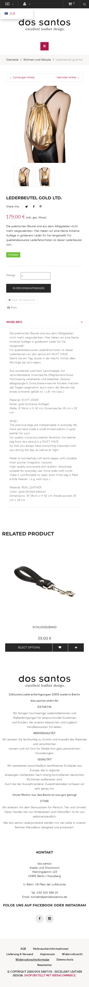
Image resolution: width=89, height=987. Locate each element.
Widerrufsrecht (72, 954)
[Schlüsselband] (44, 583)
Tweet (26, 206)
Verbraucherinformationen (51, 948)
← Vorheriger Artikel (22, 77)
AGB (23, 948)
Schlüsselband (44, 627)
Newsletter (44, 965)
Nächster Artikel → (68, 77)
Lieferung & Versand (19, 954)
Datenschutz (65, 959)
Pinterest (40, 206)
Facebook (34, 206)
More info (14, 322)
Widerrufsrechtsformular (32, 959)
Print (13, 307)
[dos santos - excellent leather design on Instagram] (49, 919)
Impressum (47, 954)
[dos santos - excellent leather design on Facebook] (39, 919)
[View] (76, 647)
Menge (10, 275)
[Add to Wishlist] (60, 647)
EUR (12, 13)
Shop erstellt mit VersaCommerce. (50, 975)
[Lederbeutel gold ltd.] (23, 176)
